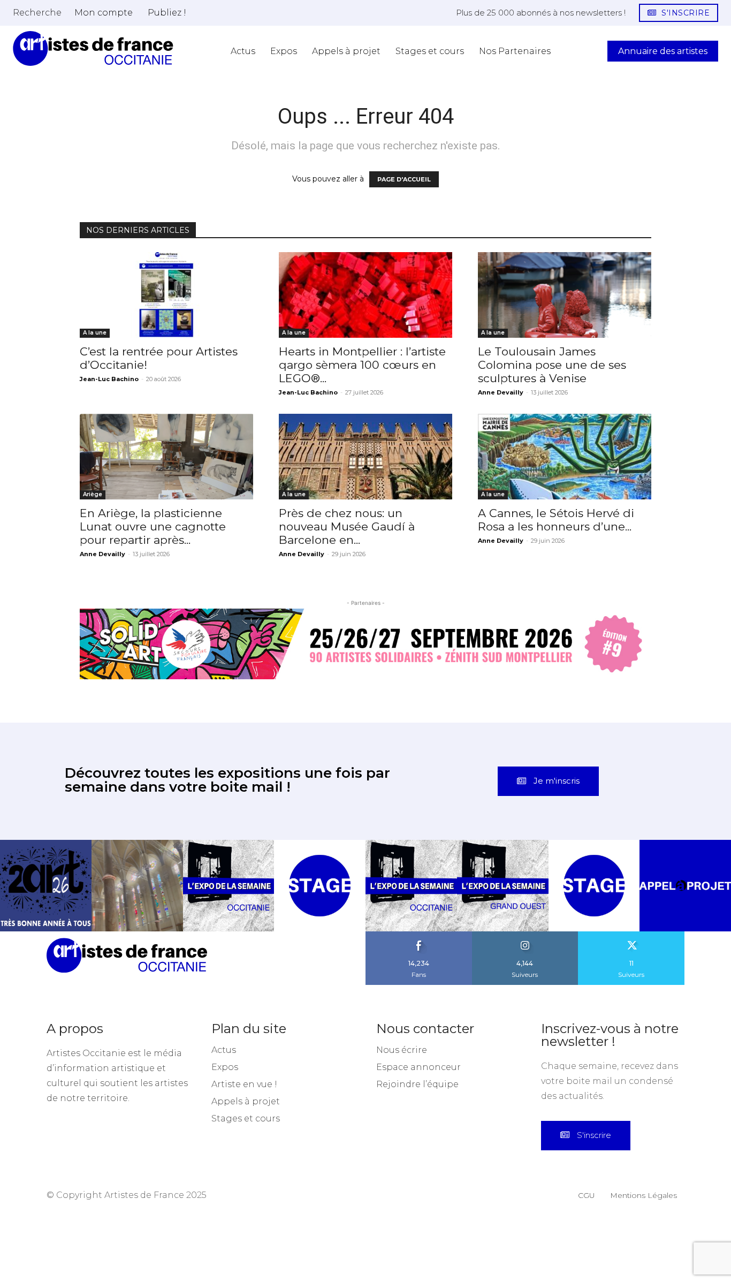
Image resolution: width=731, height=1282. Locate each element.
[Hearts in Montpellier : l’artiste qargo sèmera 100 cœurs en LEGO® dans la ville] (365, 295)
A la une (94, 332)
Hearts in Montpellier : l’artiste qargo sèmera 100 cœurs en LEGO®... (362, 365)
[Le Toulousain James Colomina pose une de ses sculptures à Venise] (564, 295)
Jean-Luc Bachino (109, 379)
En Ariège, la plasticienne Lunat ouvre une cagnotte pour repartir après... (153, 526)
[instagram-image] (46, 885)
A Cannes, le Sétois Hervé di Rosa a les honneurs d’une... (556, 519)
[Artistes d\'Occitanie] (93, 48)
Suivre (525, 935)
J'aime (419, 935)
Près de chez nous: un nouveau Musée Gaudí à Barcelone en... (347, 526)
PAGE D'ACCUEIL (404, 179)
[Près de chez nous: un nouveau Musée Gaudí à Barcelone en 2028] (365, 456)
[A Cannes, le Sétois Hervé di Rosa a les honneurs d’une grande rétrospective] (564, 456)
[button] (37, 12)
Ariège (92, 494)
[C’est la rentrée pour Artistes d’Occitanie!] (166, 295)
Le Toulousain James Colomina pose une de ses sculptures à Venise (552, 365)
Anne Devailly (500, 392)
